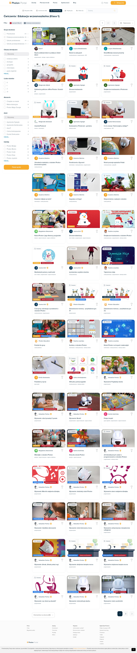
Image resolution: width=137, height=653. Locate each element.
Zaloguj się (120, 3)
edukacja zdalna (12, 59)
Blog (74, 3)
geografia (10, 65)
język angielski (11, 71)
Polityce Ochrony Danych (79, 648)
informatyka (10, 68)
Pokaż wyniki (16, 167)
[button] (16, 33)
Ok (133, 649)
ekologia (10, 62)
